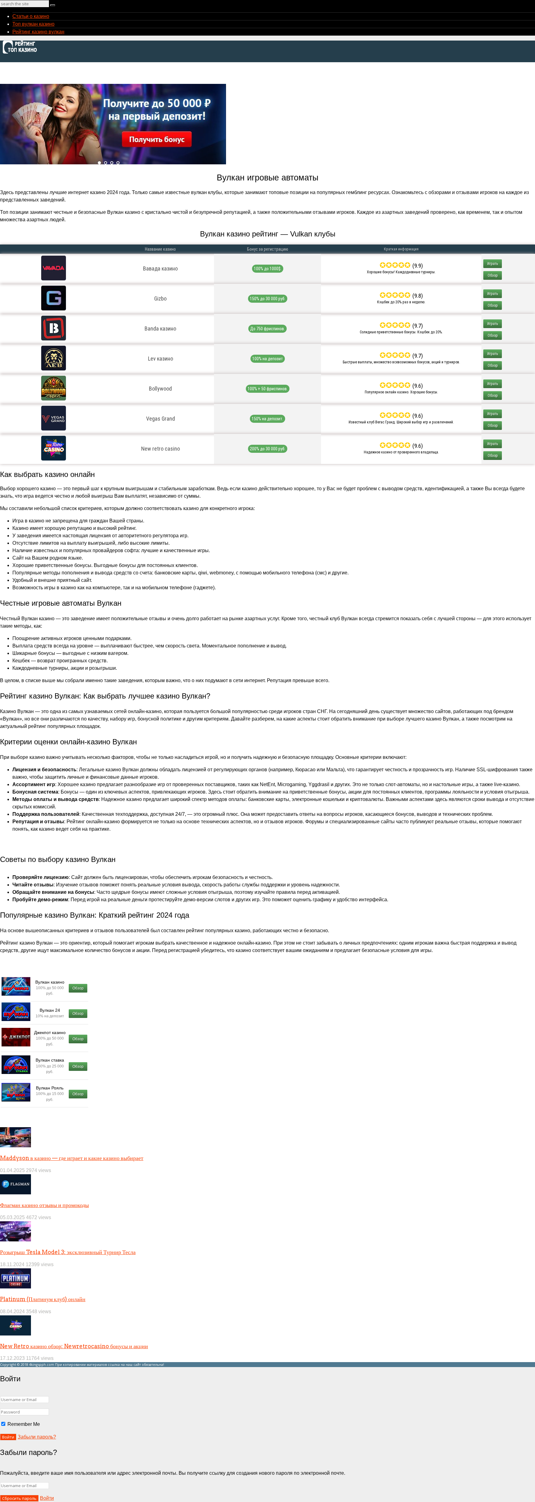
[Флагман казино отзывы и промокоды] (15, 1192)
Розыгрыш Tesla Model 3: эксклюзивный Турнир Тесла (68, 1252)
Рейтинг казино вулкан (38, 31)
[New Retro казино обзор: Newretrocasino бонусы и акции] (15, 1333)
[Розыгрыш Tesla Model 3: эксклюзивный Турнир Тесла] (15, 1239)
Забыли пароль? (37, 1436)
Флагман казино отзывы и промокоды (44, 1205)
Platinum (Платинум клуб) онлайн (42, 1299)
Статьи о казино (30, 16)
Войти (47, 1498)
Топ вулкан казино (33, 24)
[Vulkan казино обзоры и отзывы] (21, 52)
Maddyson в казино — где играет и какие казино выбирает (71, 1158)
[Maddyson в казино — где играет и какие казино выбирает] (15, 1145)
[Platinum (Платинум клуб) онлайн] (15, 1286)
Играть (492, 264)
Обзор (493, 275)
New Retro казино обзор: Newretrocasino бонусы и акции (74, 1346)
